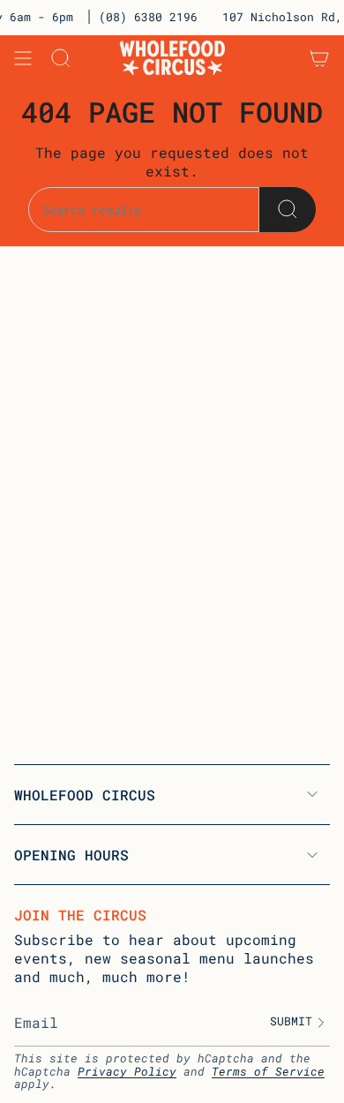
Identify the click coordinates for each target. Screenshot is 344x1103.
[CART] (319, 58)
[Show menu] (23, 58)
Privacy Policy (127, 1071)
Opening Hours (71, 854)
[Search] (287, 209)
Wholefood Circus (84, 794)
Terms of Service (268, 1071)
